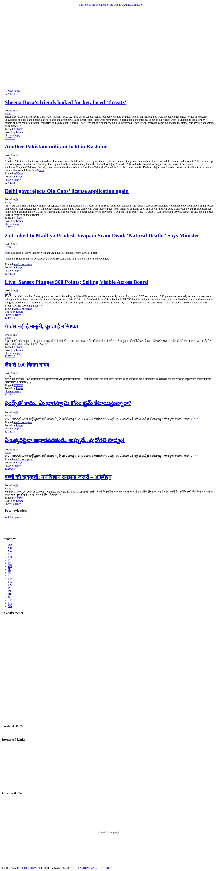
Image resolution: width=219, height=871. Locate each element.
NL (10, 581)
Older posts (13, 90)
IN (16, 110)
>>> (20, 125)
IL (9, 569)
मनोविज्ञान (18, 129)
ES (9, 560)
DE (10, 554)
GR (10, 566)
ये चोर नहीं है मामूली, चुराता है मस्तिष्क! (42, 326)
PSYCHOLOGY (26, 868)
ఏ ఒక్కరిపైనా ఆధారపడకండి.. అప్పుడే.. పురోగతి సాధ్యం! (65, 440)
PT (9, 590)
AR (10, 544)
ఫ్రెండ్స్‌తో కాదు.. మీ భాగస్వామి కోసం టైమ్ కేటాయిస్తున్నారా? (68, 403)
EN (10, 557)
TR (10, 600)
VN (10, 606)
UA (10, 603)
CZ (10, 550)
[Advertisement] (21, 527)
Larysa (19, 132)
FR (10, 563)
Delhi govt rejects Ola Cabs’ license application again (67, 191)
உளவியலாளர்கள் (23, 264)
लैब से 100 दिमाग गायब (27, 365)
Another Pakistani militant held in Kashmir (56, 146)
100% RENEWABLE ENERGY (94, 868)
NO (10, 584)
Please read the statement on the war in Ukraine (104, 4)
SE (9, 597)
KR (10, 578)
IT (9, 575)
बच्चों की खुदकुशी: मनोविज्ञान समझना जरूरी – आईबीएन (58, 477)
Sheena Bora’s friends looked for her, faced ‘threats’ (65, 102)
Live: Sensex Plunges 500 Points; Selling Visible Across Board (76, 282)
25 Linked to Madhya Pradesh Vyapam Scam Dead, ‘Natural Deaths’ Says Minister (102, 235)
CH (10, 547)
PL (9, 587)
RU (10, 594)
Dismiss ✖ (137, 4)
